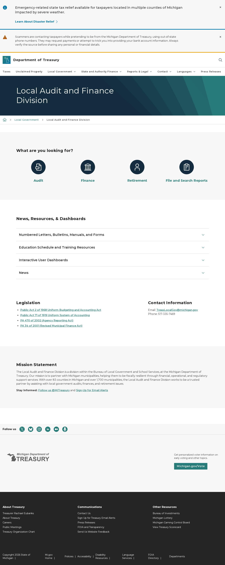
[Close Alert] (220, 7)
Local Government (60, 71)
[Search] (220, 60)
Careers (7, 522)
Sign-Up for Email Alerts (92, 390)
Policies (69, 556)
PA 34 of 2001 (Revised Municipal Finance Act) (51, 325)
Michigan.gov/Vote (191, 466)
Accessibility (84, 556)
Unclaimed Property (29, 71)
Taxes (7, 71)
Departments (177, 556)
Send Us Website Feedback (93, 531)
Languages (184, 71)
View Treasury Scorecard (167, 527)
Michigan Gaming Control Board (171, 522)
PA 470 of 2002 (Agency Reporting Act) (46, 320)
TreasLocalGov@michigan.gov (177, 310)
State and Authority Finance (99, 71)
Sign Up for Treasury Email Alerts (96, 517)
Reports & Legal (137, 71)
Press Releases (211, 71)
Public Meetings (12, 527)
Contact (162, 71)
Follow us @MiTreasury (54, 390)
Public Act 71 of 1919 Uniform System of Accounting (55, 315)
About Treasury (11, 517)
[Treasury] (5, 119)
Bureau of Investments (166, 513)
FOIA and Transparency (91, 527)
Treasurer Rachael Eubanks (18, 513)
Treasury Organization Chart (19, 531)
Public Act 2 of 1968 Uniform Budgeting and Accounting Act (60, 310)
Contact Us (84, 513)
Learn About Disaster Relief (34, 21)
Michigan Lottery (162, 517)
